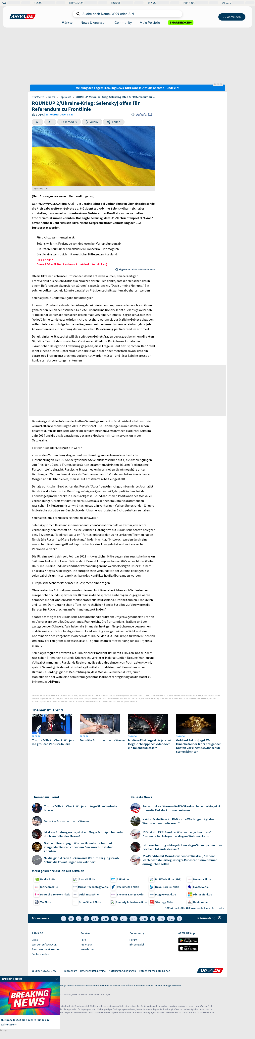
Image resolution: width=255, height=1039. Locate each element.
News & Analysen (94, 23)
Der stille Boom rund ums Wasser (103, 740)
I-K (114, 918)
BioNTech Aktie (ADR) (168, 879)
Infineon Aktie (49, 887)
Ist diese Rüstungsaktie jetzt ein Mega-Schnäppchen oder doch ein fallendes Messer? (150, 744)
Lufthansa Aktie (89, 894)
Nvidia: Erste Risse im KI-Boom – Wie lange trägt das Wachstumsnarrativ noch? (178, 821)
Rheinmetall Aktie (128, 887)
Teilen (116, 122)
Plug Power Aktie (165, 894)
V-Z (171, 918)
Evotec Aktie (201, 887)
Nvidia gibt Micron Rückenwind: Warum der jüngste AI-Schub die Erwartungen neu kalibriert (81, 860)
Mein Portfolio (150, 23)
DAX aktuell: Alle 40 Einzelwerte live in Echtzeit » (194, 908)
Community (123, 23)
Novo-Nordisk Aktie (167, 887)
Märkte (67, 23)
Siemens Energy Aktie (130, 894)
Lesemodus (69, 122)
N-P (133, 918)
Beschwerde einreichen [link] (46, 949)
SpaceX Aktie (87, 879)
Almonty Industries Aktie (131, 902)
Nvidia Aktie (47, 879)
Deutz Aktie (200, 902)
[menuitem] (54, 940)
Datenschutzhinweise (93, 971)
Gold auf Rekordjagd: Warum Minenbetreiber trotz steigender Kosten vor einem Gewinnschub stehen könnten (198, 745)
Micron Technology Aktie (93, 887)
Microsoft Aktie (202, 894)
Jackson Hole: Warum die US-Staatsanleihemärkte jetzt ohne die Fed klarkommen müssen (181, 808)
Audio (94, 122)
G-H (105, 918)
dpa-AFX (38, 114)
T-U (161, 918)
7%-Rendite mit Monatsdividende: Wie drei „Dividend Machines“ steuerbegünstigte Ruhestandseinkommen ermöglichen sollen (179, 860)
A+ (50, 122)
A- (37, 122)
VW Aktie (45, 902)
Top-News (65, 97)
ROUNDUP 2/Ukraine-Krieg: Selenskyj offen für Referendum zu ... (115, 97)
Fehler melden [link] (40, 954)
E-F (95, 918)
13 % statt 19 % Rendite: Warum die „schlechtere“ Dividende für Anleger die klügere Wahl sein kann (177, 834)
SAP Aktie (123, 879)
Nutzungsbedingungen (122, 971)
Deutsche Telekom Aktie (55, 894)
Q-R (143, 918)
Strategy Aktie (164, 902)
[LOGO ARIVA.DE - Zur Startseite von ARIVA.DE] (22, 16)
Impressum (70, 971)
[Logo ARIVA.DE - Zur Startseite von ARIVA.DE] (210, 971)
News (51, 97)
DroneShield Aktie (90, 902)
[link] (30, 979)
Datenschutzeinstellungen (154, 971)
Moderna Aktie (202, 879)
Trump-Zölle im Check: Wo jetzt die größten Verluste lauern (54, 742)
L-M (124, 918)
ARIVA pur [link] (86, 944)
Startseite (38, 97)
